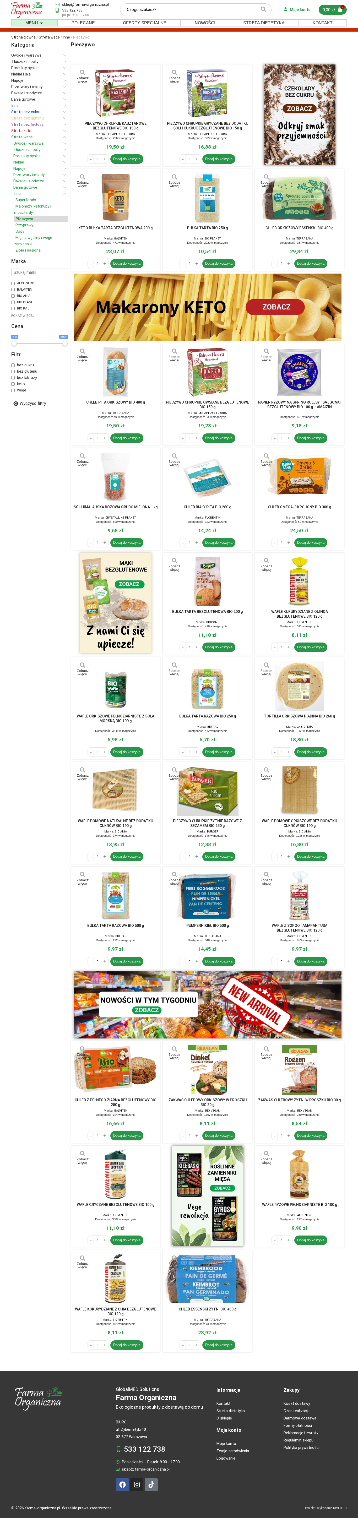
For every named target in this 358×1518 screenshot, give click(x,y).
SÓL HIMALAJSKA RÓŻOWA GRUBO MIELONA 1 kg (116, 507)
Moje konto (228, 1430)
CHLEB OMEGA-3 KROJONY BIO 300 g (299, 507)
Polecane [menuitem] (83, 23)
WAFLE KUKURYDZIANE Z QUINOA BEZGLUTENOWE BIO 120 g (299, 614)
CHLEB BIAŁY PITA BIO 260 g (207, 507)
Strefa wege (49, 37)
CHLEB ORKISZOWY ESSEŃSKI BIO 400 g (299, 228)
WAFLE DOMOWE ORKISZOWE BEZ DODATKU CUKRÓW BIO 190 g (299, 823)
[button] (41, 23)
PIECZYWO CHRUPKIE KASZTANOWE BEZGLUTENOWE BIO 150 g (116, 125)
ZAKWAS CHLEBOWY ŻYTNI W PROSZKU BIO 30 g (299, 1100)
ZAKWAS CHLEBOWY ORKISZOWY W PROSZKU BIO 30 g (208, 1102)
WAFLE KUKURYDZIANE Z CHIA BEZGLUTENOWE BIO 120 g (115, 1311)
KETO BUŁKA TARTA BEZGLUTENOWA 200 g (115, 228)
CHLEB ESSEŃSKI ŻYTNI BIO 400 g (207, 1309)
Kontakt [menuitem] (323, 23)
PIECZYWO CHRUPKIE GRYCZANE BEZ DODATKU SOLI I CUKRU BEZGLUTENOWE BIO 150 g (207, 125)
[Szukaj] (263, 10)
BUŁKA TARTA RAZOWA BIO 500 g (115, 925)
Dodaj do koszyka (126, 159)
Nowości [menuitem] (205, 23)
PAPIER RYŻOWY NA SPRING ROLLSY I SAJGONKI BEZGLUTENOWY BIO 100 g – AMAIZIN (299, 404)
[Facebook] (122, 1484)
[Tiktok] (151, 1484)
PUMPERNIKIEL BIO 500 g (207, 925)
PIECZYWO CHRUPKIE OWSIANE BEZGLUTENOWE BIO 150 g (207, 404)
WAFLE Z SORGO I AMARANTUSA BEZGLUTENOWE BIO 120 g (299, 927)
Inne (66, 37)
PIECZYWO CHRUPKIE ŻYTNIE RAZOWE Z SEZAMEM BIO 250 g (207, 823)
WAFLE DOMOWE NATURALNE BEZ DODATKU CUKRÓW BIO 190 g (115, 823)
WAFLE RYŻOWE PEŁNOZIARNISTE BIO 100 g (299, 1205)
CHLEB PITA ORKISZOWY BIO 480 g (115, 402)
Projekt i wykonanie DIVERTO (326, 1508)
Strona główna (23, 37)
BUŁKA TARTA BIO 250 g (207, 228)
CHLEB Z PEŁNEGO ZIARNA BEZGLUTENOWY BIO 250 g (115, 1102)
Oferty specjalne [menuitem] (144, 23)
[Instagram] (136, 1484)
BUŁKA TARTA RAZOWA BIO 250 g (207, 716)
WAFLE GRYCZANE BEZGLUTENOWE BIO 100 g (115, 1205)
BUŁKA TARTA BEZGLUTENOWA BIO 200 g (207, 612)
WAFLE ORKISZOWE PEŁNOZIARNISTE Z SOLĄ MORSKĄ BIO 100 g (115, 718)
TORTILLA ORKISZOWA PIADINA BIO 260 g (299, 716)
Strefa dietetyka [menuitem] (264, 23)
